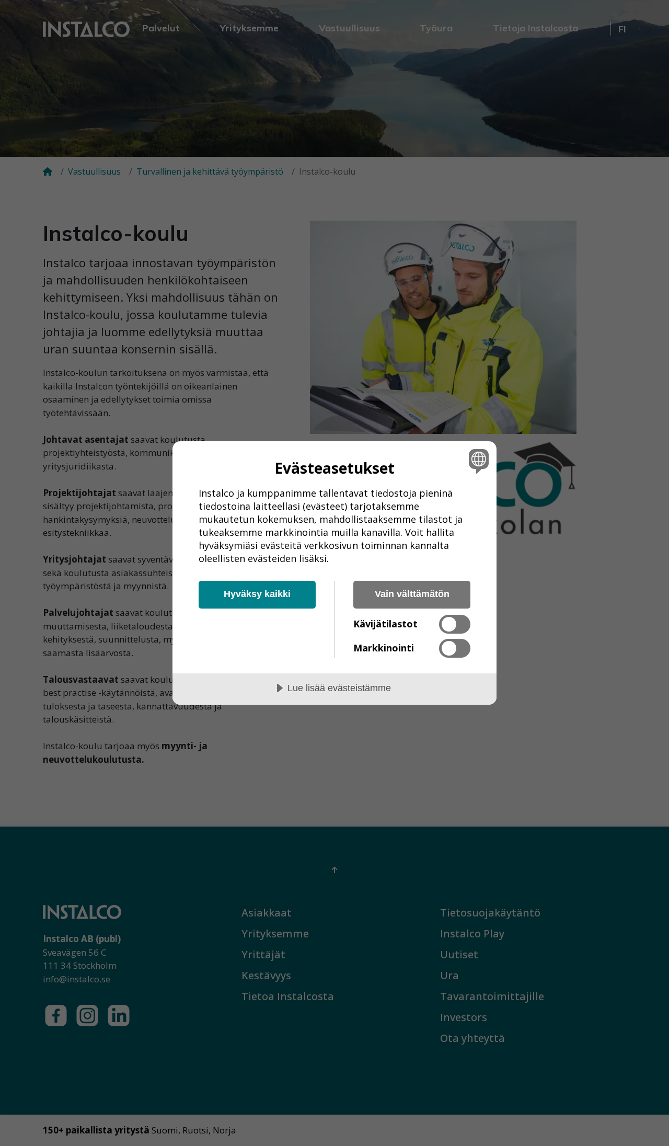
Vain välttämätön (412, 594)
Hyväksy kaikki (257, 594)
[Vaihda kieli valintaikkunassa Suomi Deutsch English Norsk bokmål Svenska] (477, 460)
